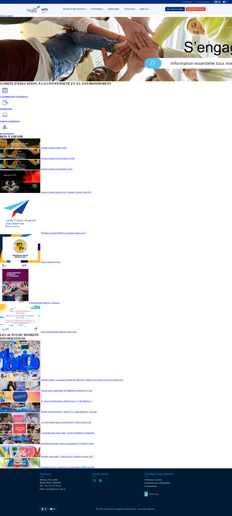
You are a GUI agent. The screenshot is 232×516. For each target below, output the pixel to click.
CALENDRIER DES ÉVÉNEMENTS (14, 97)
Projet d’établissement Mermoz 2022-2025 (59, 332)
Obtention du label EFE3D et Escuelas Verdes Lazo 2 (63, 233)
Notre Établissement (74, 9)
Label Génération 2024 (50, 262)
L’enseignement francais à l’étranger (44, 303)
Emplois (144, 9)
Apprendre (113, 9)
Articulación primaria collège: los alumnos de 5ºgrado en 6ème (67, 443)
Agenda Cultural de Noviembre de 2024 (58, 158)
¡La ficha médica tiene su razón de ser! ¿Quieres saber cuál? (66, 422)
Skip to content (6, 15)
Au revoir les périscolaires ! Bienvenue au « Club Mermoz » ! (67, 401)
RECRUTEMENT (7, 134)
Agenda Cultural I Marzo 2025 (54, 148)
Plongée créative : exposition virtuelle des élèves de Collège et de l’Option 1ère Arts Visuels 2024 (82, 380)
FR (219, 2)
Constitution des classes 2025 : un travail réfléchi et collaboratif (67, 433)
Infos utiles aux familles (175, 9)
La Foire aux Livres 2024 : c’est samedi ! (17, 446)
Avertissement (150, 486)
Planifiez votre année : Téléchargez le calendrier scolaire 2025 (67, 456)
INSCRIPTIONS (6, 109)
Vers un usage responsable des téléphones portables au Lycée (66, 390)
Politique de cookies (153, 480)
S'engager (129, 9)
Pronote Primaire (187, 2)
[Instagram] (94, 480)
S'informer (97, 9)
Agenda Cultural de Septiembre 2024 (56, 169)
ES (227, 2)
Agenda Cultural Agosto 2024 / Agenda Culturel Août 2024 (66, 192)
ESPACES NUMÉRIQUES (10, 121)
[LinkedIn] (100, 480)
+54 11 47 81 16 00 (52, 486)
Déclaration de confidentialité (157, 483)
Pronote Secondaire (203, 2)
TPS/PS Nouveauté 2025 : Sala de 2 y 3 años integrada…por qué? (69, 412)
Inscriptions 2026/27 (195, 9)
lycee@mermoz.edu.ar (56, 489)
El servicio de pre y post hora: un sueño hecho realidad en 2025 (68, 467)
